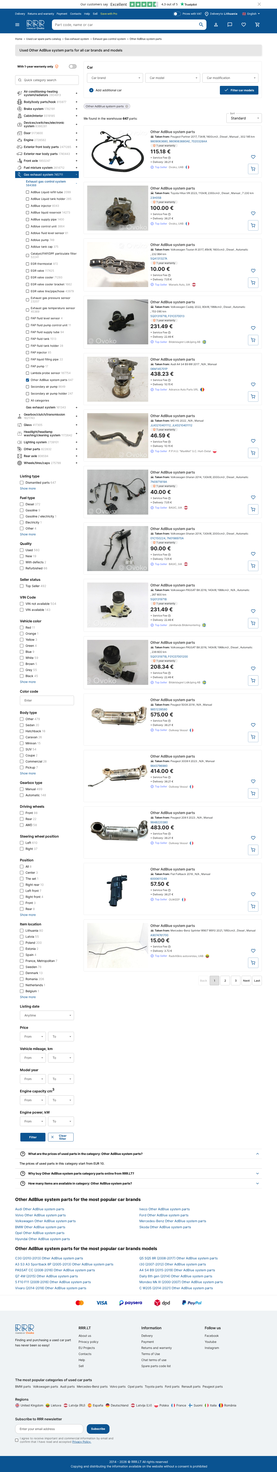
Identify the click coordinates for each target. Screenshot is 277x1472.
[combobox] (115, 78)
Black (32, 676)
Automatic (36, 795)
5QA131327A (158, 258)
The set (32, 878)
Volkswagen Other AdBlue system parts (45, 1221)
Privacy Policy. (81, 1441)
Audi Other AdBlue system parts (39, 1209)
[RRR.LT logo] (36, 24)
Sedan (32, 725)
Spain (31, 955)
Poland (34, 942)
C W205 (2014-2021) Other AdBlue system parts (176, 1288)
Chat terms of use (153, 1360)
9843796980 (158, 765)
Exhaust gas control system (109, 38)
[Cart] (257, 24)
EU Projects (87, 1348)
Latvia (32, 936)
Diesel (33, 504)
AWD (31, 825)
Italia (213, 1405)
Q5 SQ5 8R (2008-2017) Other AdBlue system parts (178, 1258)
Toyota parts (154, 1386)
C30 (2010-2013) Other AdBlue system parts (49, 1258)
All (29, 866)
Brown (31, 664)
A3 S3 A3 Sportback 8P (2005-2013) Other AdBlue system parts (64, 1264)
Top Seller (36, 586)
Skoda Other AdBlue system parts (165, 1227)
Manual (34, 789)
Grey (31, 670)
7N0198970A (175, 538)
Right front (34, 897)
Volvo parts (118, 1386)
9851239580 (158, 709)
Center (32, 872)
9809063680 (159, 141)
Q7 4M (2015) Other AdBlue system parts (46, 1276)
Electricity (34, 522)
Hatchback (35, 731)
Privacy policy (88, 1342)
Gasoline (33, 510)
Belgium (32, 991)
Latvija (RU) (77, 1405)
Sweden (34, 967)
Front (32, 813)
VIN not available (41, 603)
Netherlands (35, 985)
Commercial (36, 761)
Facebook (212, 1335)
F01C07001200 (178, 656)
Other (31, 528)
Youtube (210, 1342)
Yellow (31, 639)
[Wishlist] (243, 24)
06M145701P (158, 369)
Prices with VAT (192, 13)
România (230, 1405)
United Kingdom (32, 1405)
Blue (30, 651)
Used (33, 550)
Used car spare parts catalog (43, 38)
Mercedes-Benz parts (92, 1386)
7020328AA (199, 141)
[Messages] (229, 24)
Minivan (33, 743)
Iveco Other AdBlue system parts (164, 1209)
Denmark (34, 973)
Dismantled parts (41, 482)
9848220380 (159, 822)
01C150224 (157, 538)
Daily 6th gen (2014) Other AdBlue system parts (175, 1276)
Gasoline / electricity (41, 516)
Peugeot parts (213, 1386)
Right (31, 849)
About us (85, 1335)
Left (31, 842)
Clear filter (62, 1137)
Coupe (31, 755)
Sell (95, 13)
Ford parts (172, 1386)
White (32, 658)
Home (18, 38)
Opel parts (135, 1386)
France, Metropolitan (41, 961)
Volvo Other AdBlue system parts (40, 1215)
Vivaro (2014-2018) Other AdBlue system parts (50, 1288)
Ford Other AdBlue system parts (163, 1215)
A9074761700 (159, 935)
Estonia (32, 948)
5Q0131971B (158, 316)
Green (31, 645)
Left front (33, 891)
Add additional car (109, 90)
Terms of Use (150, 1354)
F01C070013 (176, 316)
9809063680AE (179, 141)
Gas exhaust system (77, 38)
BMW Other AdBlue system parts (40, 1227)
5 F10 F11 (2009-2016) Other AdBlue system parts (53, 1282)
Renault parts (191, 1386)
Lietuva (56, 1405)
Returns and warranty (41, 13)
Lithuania (34, 930)
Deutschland (120, 1405)
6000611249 (158, 878)
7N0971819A (158, 481)
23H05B (155, 197)
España (98, 1405)
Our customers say (94, 4)
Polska (164, 1405)
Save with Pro (108, 13)
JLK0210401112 (160, 425)
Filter (33, 1137)
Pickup (32, 767)
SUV (31, 749)
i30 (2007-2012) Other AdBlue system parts (172, 1264)
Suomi (198, 1405)
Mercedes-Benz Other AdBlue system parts (172, 1221)
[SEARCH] (201, 24)
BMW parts (23, 1386)
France (181, 1405)
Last (257, 980)
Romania (35, 979)
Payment (62, 13)
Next (246, 980)
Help (87, 13)
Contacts (75, 13)
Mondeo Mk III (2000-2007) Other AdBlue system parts (181, 1282)
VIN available (38, 610)
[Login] (216, 24)
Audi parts (68, 1386)
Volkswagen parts (46, 1386)
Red (30, 627)
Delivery (20, 13)
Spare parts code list (156, 1366)
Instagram (212, 1348)
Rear (31, 819)
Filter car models (242, 90)
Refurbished (36, 568)
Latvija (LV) (144, 1405)
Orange (32, 633)
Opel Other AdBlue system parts (39, 1233)
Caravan (34, 737)
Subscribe (98, 1428)
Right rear (35, 884)
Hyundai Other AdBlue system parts (42, 1239)
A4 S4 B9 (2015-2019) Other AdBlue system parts (177, 1270)
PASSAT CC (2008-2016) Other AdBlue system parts (55, 1270)
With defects (36, 562)
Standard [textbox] (238, 118)
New (31, 556)
